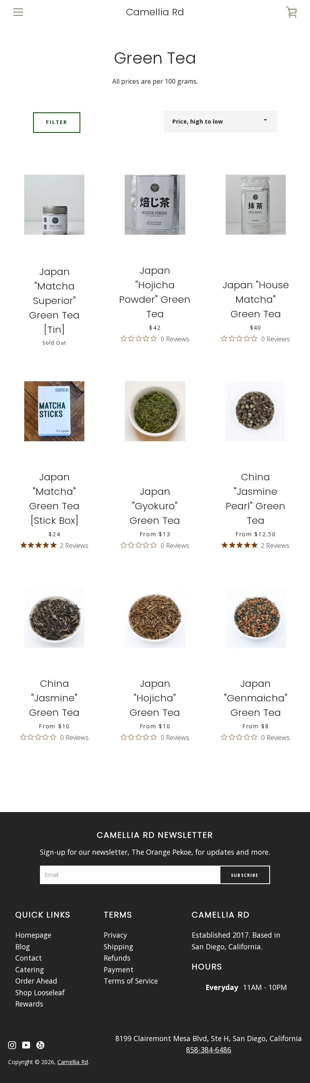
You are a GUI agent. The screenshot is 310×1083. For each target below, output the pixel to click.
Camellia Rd (155, 12)
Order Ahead (36, 981)
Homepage (33, 935)
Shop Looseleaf (40, 992)
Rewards (29, 1004)
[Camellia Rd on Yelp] (40, 1044)
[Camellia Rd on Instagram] (12, 1044)
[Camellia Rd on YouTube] (26, 1044)
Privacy (115, 935)
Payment (119, 969)
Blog (22, 946)
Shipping (118, 946)
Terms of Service (131, 981)
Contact (28, 958)
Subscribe (244, 875)
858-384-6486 (208, 1049)
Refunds (117, 958)
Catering (29, 969)
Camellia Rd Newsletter (155, 835)
